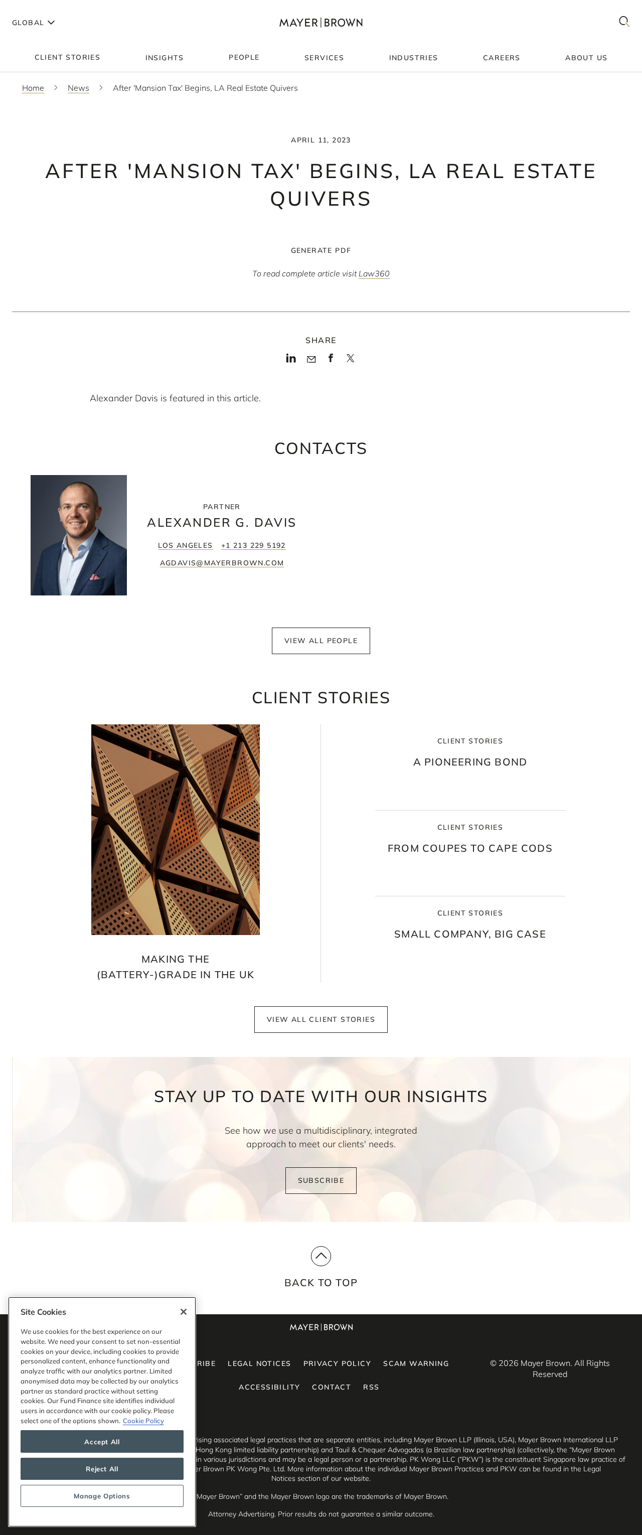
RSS (371, 1387)
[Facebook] (331, 361)
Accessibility (269, 1387)
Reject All (102, 1469)
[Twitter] (350, 362)
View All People (321, 640)
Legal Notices (259, 1363)
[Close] (184, 1312)
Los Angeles (185, 545)
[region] (102, 1412)
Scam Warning (416, 1363)
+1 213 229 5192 (253, 545)
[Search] (624, 22)
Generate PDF (321, 250)
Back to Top (321, 1282)
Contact (331, 1387)
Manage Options (102, 1496)
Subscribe (321, 1180)
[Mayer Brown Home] (321, 22)
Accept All (102, 1442)
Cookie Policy (143, 1420)
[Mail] (311, 360)
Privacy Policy (337, 1363)
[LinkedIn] (291, 361)
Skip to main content (49, 8)
